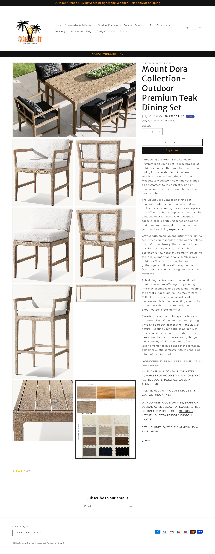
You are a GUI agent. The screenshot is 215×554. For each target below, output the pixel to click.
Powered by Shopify (56, 543)
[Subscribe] (130, 506)
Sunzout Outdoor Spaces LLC (32, 543)
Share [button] (148, 441)
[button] (79, 25)
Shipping (146, 121)
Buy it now (172, 150)
